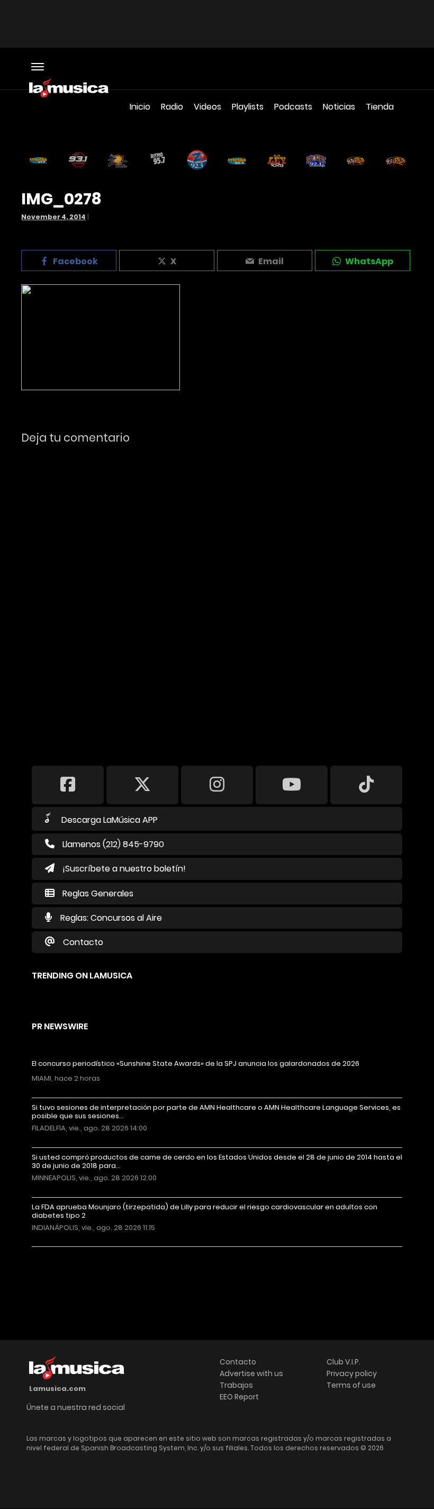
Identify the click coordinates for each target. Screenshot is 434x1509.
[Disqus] (217, 597)
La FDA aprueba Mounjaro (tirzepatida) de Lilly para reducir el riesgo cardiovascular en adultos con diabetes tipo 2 (204, 1211)
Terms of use (351, 1385)
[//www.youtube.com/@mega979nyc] (292, 784)
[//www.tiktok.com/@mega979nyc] (366, 784)
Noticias (339, 107)
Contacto (83, 942)
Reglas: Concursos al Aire (111, 918)
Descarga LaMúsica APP (109, 820)
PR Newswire (60, 1026)
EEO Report (239, 1396)
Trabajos (236, 1385)
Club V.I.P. (343, 1362)
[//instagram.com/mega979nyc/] (217, 784)
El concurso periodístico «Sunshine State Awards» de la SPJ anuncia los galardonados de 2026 (195, 1063)
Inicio (140, 107)
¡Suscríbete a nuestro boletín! (124, 869)
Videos (207, 107)
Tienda (380, 107)
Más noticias (67, 1252)
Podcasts (293, 107)
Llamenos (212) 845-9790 (113, 844)
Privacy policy (352, 1373)
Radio (172, 107)
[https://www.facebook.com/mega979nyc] (68, 784)
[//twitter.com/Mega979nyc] (142, 784)
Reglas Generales (97, 893)
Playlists (248, 107)
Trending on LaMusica (82, 975)
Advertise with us (251, 1373)
